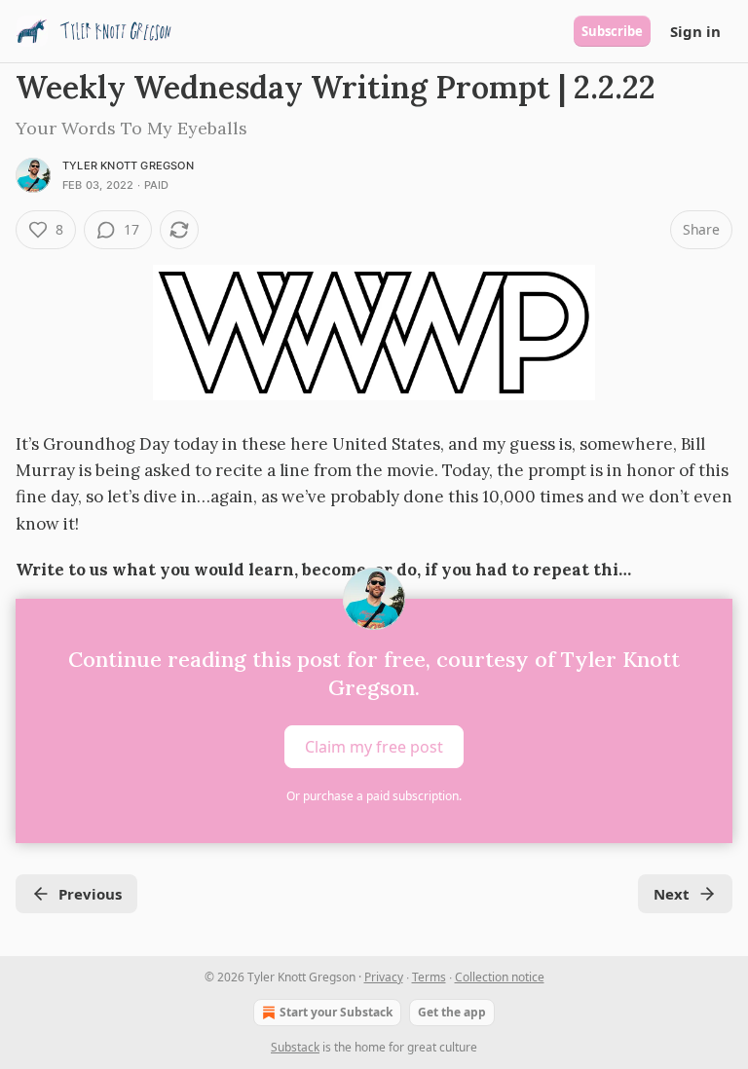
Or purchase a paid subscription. (374, 796)
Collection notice (499, 977)
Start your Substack (336, 1012)
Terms (429, 977)
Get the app (452, 1012)
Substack (295, 1047)
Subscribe (612, 31)
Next (672, 893)
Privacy (383, 977)
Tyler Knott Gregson (128, 165)
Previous (90, 893)
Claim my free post (374, 746)
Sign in (695, 31)
